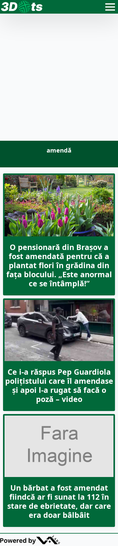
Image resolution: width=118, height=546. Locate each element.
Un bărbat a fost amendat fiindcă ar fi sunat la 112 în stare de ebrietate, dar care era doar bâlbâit (59, 501)
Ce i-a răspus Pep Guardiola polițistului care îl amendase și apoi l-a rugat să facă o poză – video (59, 385)
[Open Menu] (110, 7)
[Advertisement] (59, 79)
